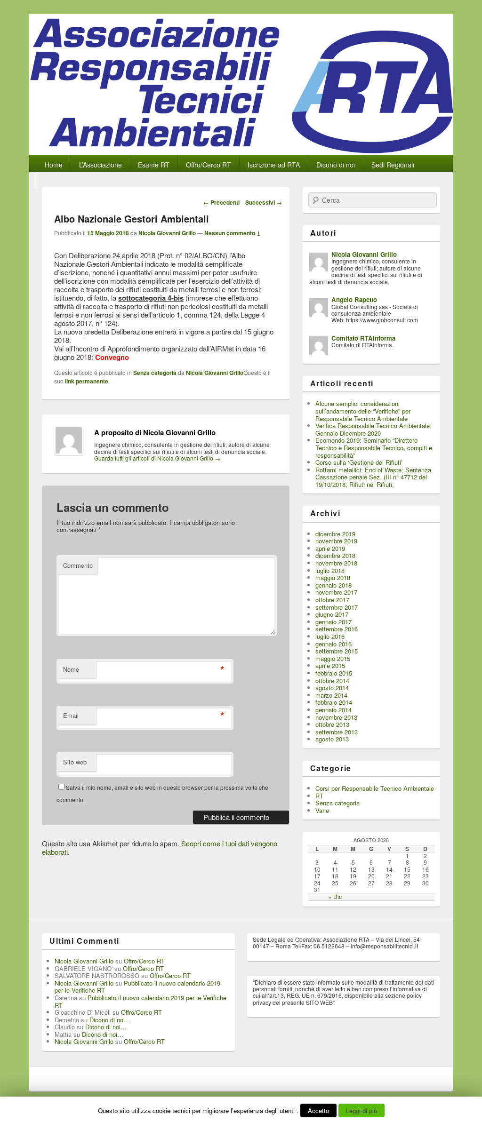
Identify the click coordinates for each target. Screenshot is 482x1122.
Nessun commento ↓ (232, 233)
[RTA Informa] (241, 152)
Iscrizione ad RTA (274, 164)
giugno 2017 (331, 614)
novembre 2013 (336, 717)
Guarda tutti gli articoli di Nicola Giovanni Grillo (157, 458)
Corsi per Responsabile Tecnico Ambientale (374, 788)
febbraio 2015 (333, 672)
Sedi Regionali (392, 164)
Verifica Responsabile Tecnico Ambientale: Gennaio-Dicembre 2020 (373, 429)
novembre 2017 (336, 592)
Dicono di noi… (110, 1019)
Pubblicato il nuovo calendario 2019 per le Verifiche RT (137, 987)
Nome (71, 669)
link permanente (86, 381)
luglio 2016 (330, 636)
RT (319, 795)
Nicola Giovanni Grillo (167, 233)
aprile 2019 (330, 548)
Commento (78, 565)
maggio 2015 (332, 658)
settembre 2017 (336, 607)
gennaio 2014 (333, 709)
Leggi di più (361, 1110)
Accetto (318, 1110)
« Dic (335, 896)
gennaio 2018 (333, 585)
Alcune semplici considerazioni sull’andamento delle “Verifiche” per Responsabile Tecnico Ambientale (362, 410)
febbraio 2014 (333, 702)
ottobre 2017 (332, 599)
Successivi (263, 202)
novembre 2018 (336, 562)
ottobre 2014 (332, 680)
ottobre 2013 (332, 724)
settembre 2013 (336, 731)
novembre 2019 (336, 540)
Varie (322, 810)
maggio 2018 (332, 577)
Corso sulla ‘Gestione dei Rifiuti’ (358, 462)
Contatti (56, 181)
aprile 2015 (330, 665)
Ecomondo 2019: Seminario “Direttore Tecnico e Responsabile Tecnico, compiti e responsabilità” (373, 447)
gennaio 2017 (333, 621)
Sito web (75, 761)
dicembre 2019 (335, 533)
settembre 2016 (336, 628)
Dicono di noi (335, 164)
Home (54, 164)
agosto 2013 (332, 738)
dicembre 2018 (335, 555)
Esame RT (153, 164)
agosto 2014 (332, 687)
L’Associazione (100, 164)
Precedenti (221, 202)
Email (71, 715)
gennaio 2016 (333, 643)
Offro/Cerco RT (208, 164)
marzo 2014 (331, 695)
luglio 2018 (330, 570)
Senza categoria (155, 372)
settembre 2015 (336, 650)
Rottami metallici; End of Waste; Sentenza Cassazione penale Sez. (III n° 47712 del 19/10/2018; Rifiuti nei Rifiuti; (373, 477)
